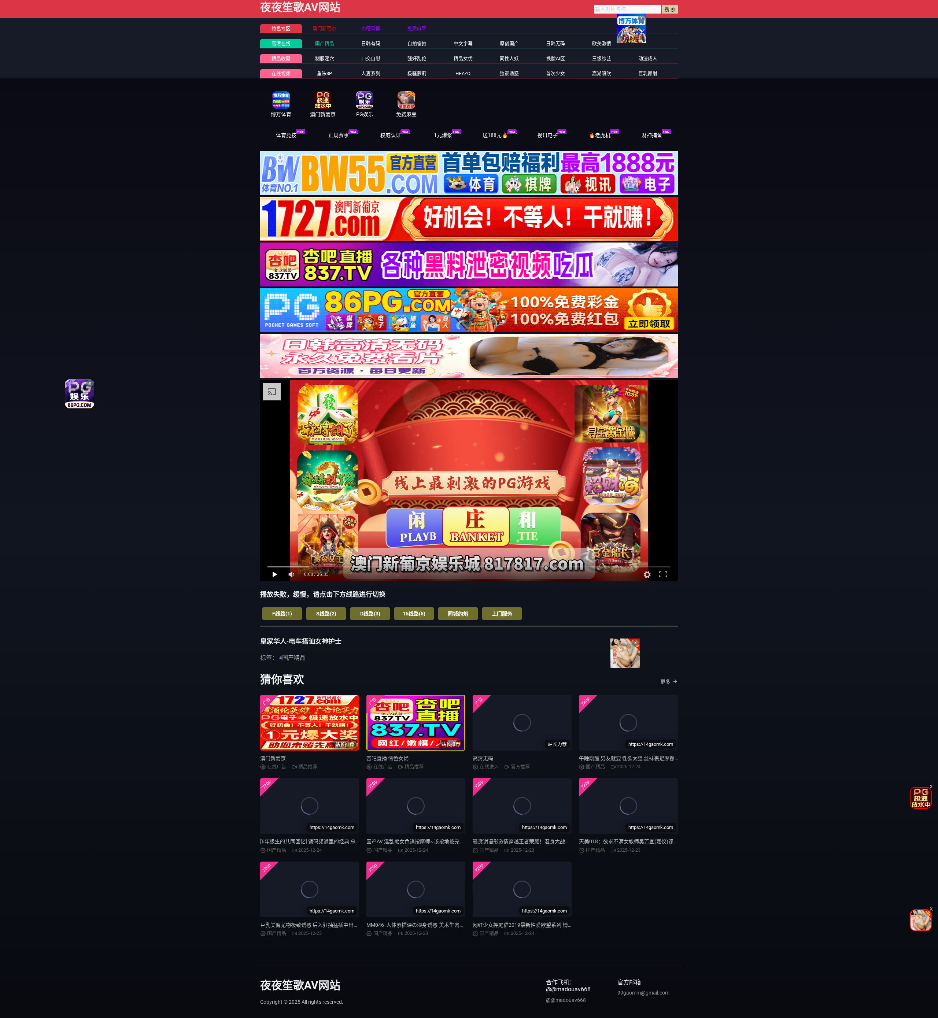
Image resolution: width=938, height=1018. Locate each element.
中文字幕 (463, 43)
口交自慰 (370, 58)
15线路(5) (414, 614)
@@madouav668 (566, 1000)
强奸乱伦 (416, 58)
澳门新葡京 (273, 758)
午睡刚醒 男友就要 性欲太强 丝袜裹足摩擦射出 (632, 758)
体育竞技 (286, 135)
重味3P (324, 73)
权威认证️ (390, 135)
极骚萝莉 (416, 73)
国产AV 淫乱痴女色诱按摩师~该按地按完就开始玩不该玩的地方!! (440, 841)
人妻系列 (370, 73)
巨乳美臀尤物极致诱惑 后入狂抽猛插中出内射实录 (317, 925)
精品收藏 (281, 58)
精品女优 (463, 58)
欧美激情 (601, 43)
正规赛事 (338, 135)
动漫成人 (647, 58)
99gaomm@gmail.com (643, 993)
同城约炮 (458, 614)
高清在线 (281, 43)
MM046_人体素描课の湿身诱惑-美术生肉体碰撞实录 (425, 925)
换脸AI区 (555, 58)
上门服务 (502, 614)
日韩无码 (555, 43)
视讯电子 (547, 135)
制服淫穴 (324, 58)
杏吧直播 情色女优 (387, 758)
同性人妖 (509, 58)
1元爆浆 (443, 135)
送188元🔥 (495, 135)
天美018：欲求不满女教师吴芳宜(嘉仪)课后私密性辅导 (641, 841)
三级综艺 (601, 58)
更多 (665, 682)
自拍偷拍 (416, 43)
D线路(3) (370, 614)
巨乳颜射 (647, 73)
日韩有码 (370, 43)
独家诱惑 (509, 73)
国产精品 (324, 43)
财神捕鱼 (652, 135)
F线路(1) (282, 614)
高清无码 (483, 758)
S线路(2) (326, 614)
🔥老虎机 (599, 135)
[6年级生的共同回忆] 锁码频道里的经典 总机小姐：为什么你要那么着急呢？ (346, 841)
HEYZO (462, 73)
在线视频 (281, 73)
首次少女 (555, 73)
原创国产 (509, 43)
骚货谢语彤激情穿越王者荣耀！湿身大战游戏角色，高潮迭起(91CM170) (555, 841)
